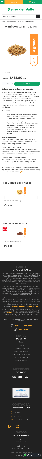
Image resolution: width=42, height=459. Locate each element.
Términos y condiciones (23, 325)
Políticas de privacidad (21, 357)
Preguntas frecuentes (21, 348)
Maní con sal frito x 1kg (26, 21)
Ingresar (14, 2)
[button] (3, 197)
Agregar (28, 84)
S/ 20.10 (8, 205)
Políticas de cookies (21, 351)
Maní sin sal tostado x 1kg (12, 201)
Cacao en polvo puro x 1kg (12, 241)
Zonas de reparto (21, 360)
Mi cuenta (21, 345)
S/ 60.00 (8, 246)
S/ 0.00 (33, 2)
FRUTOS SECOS (12, 21)
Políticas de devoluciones (21, 354)
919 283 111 (17, 412)
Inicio (4, 21)
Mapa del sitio (23, 329)
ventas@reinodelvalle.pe (22, 420)
